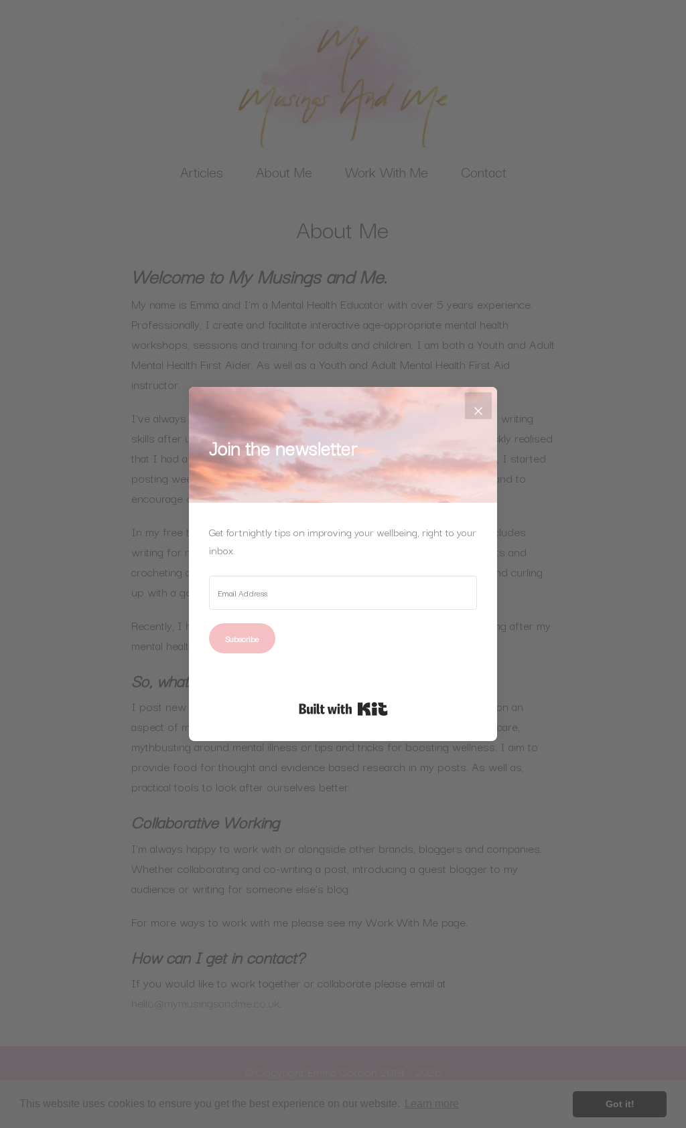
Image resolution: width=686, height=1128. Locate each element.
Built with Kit (343, 709)
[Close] (478, 405)
